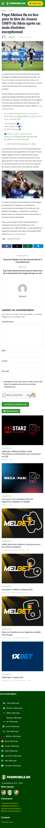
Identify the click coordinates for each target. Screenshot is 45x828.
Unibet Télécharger (11, 751)
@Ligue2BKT (22, 116)
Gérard (11, 37)
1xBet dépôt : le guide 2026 (12, 677)
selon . (18, 234)
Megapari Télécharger (14, 718)
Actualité (10, 10)
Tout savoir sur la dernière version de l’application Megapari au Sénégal (17, 500)
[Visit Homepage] (15, 3)
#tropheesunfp (30, 136)
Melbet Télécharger (13, 713)
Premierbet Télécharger (13, 766)
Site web (5, 371)
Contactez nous (6, 822)
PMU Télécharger (11, 761)
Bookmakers (7, 448)
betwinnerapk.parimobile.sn (11, 808)
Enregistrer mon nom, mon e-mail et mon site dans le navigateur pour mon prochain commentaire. (23, 384)
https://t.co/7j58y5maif (14, 136)
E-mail (5, 361)
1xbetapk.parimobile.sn (9, 803)
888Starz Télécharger (13, 736)
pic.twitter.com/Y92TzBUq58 (16, 139)
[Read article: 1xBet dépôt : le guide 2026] (22, 656)
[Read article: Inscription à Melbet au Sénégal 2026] (22, 568)
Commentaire (8, 321)
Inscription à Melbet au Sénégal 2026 (17, 589)
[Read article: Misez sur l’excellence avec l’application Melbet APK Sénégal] (22, 611)
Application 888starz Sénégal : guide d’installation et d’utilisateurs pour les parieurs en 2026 (21, 454)
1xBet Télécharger (12, 703)
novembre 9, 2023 (24, 37)
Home (4, 10)
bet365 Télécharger (13, 726)
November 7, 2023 (28, 144)
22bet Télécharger (12, 731)
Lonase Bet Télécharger (13, 756)
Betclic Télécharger (11, 741)
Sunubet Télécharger (12, 746)
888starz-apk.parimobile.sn (11, 811)
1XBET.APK (36, 3)
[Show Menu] (3, 3)
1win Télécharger (12, 722)
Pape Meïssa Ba (14, 239)
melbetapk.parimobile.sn (10, 806)
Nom (4, 350)
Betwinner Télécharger (14, 708)
